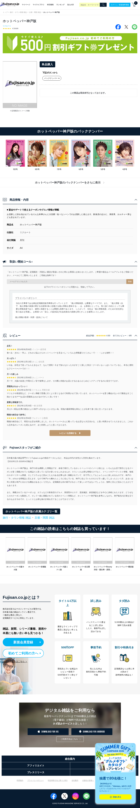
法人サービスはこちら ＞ (15, 661)
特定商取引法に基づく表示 (58, 780)
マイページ (26, 5)
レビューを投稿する (68, 433)
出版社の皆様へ (88, 780)
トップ (5, 12)
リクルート (7, 26)
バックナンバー (51, 78)
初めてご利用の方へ (23, 653)
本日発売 (50, 5)
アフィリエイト (35, 765)
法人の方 (70, 5)
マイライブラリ (38, 5)
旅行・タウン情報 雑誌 (18, 12)
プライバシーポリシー (35, 780)
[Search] (103, 5)
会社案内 (75, 780)
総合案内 (70, 758)
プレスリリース (35, 772)
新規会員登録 (23, 642)
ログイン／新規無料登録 (120, 4)
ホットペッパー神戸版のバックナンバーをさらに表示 (68, 182)
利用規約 (20, 780)
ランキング (60, 5)
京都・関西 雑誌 (35, 12)
